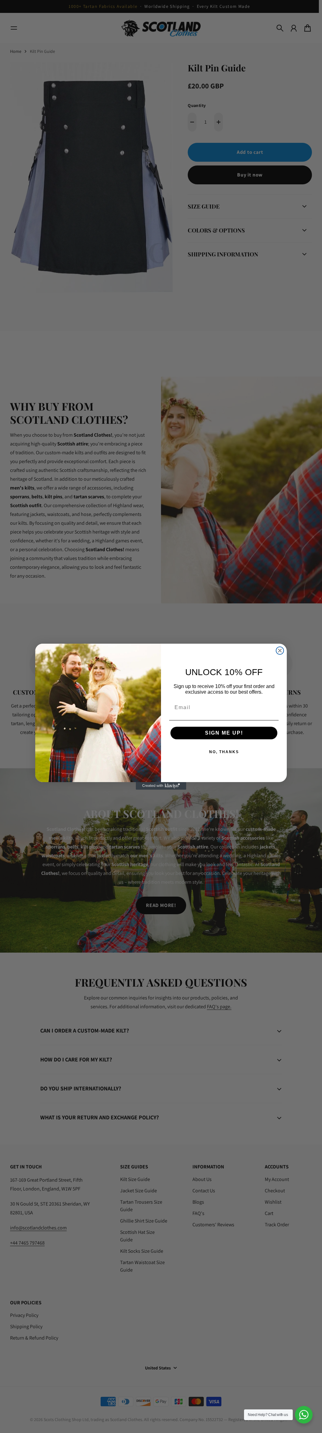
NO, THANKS (224, 752)
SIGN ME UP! (224, 733)
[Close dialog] (280, 650)
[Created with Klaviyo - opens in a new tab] (161, 786)
